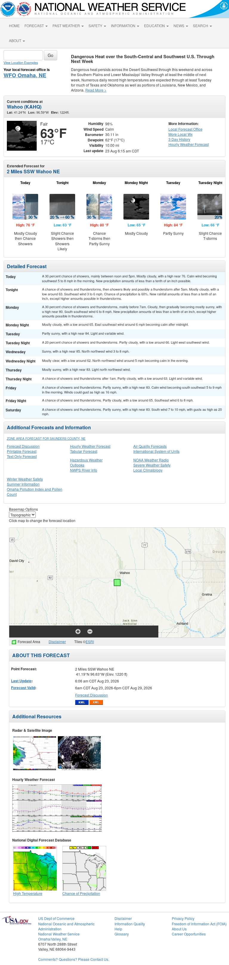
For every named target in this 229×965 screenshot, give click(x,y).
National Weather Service (59, 933)
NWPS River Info (83, 470)
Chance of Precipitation (81, 893)
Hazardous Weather (86, 459)
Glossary (121, 933)
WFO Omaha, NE (25, 75)
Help (118, 928)
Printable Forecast (21, 451)
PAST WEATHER (66, 25)
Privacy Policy (183, 918)
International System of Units (156, 451)
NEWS (179, 25)
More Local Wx (180, 134)
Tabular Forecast (83, 451)
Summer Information (23, 484)
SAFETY (96, 25)
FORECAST (34, 25)
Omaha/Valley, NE (52, 938)
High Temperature (27, 893)
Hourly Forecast (188, 144)
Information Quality (129, 923)
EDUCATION (155, 25)
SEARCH (201, 25)
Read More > (95, 89)
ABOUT (15, 40)
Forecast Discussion (23, 446)
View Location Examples (21, 62)
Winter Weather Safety (25, 478)
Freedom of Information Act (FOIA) (199, 923)
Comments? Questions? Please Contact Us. (73, 959)
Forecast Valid (23, 687)
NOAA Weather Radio (151, 459)
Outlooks (77, 464)
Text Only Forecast (22, 456)
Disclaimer (57, 641)
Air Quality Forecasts (150, 446)
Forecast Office (185, 129)
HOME (14, 25)
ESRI (90, 641)
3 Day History (179, 139)
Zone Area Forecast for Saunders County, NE (46, 438)
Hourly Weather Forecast (90, 446)
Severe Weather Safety (152, 464)
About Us (179, 928)
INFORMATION (123, 25)
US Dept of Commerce (56, 918)
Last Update (21, 680)
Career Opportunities (189, 933)
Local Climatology (148, 470)
